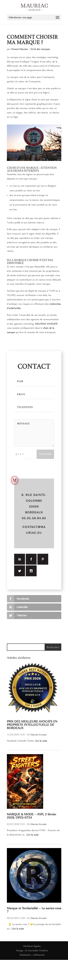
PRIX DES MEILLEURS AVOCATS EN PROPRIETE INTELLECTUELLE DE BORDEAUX (32, 725)
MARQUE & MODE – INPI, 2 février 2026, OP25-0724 (31, 815)
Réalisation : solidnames (32, 954)
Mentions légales (32, 946)
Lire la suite (41, 740)
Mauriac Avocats (38, 734)
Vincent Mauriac (19, 49)
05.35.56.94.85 (34, 518)
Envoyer (45, 454)
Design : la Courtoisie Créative (32, 950)
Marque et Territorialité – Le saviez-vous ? (34, 909)
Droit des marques (40, 49)
